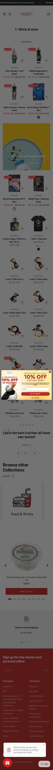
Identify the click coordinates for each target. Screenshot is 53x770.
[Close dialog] (50, 372)
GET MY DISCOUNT (35, 394)
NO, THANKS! (35, 398)
